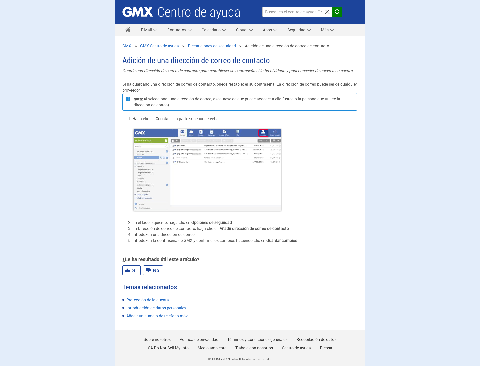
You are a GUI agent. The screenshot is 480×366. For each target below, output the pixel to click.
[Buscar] (337, 12)
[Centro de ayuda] (128, 30)
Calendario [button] (212, 30)
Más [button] (325, 30)
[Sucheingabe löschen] (327, 12)
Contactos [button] (177, 30)
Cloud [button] (242, 30)
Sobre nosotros (157, 339)
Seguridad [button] (297, 30)
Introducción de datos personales (156, 308)
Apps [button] (268, 30)
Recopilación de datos (316, 339)
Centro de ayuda (199, 12)
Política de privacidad (199, 339)
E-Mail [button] (147, 30)
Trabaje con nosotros (254, 348)
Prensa (326, 348)
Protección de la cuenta (147, 300)
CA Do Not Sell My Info (168, 348)
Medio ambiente (212, 348)
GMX (137, 12)
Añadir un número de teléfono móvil (158, 316)
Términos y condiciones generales (258, 339)
